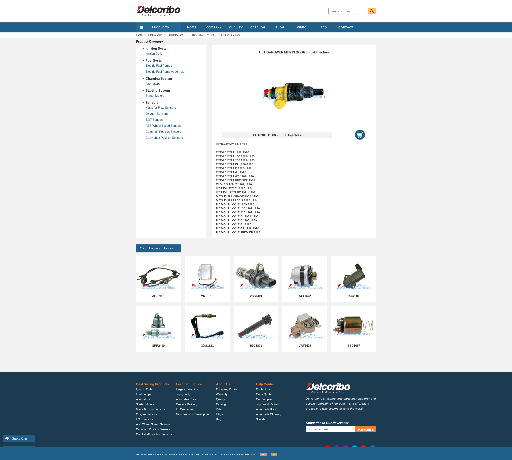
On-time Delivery (186, 404)
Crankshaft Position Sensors (164, 137)
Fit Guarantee (185, 409)
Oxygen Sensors (157, 113)
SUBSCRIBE (365, 429)
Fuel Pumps (143, 394)
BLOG (279, 27)
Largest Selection (187, 389)
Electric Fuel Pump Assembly (165, 71)
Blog (219, 419)
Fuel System (155, 35)
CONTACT (345, 27)
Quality (220, 399)
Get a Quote (264, 394)
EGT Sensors (155, 119)
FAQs (219, 414)
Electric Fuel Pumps (159, 65)
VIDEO (302, 27)
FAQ (324, 27)
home (139, 35)
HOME (191, 27)
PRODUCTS (160, 27)
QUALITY (236, 27)
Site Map (261, 419)
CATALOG (257, 27)
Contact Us (263, 389)
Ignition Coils (154, 53)
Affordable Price (186, 399)
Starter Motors (155, 95)
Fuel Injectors (175, 35)
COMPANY (214, 27)
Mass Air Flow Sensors (161, 107)
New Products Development (193, 414)
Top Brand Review (267, 404)
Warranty (221, 394)
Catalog (221, 404)
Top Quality (183, 394)
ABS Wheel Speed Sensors (164, 125)
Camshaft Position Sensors (163, 131)
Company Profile (226, 389)
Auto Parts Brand (267, 409)
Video (219, 409)
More (252, 454)
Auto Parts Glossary (268, 414)
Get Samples (264, 399)
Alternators (153, 83)
